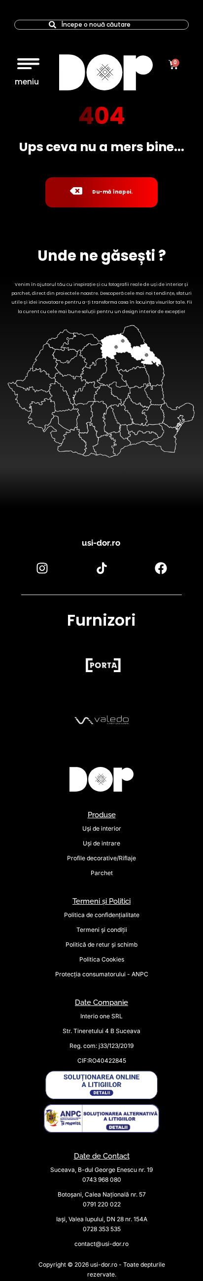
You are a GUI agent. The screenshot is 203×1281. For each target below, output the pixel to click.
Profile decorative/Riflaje (101, 858)
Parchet (102, 873)
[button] (28, 61)
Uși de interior (101, 828)
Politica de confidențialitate (101, 915)
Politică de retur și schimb (101, 944)
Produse (102, 814)
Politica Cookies (101, 959)
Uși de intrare (101, 843)
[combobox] (101, 25)
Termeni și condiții (101, 929)
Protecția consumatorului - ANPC (101, 974)
